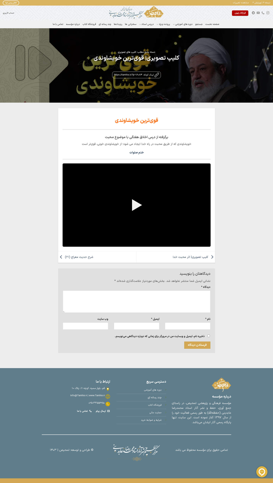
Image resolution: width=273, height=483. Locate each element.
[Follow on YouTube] (258, 13)
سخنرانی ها (130, 24)
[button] (241, 3)
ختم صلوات (136, 152)
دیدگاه (205, 287)
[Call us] (262, 13)
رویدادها (118, 24)
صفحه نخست (212, 24)
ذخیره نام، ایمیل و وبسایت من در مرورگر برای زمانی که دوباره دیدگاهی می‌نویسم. (160, 336)
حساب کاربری (8, 13)
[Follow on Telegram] (253, 13)
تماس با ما (58, 24)
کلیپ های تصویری (127, 52)
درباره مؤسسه (73, 24)
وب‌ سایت (102, 319)
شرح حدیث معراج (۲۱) (78, 257)
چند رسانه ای (105, 24)
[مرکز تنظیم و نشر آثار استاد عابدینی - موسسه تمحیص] (136, 13)
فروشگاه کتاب (89, 24)
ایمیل (155, 319)
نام (207, 319)
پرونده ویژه (164, 24)
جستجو (199, 24)
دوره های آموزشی (184, 24)
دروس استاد (148, 24)
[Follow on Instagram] (267, 13)
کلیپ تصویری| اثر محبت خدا (191, 257)
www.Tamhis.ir (97, 395)
